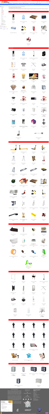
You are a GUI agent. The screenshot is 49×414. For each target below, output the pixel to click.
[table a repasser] (33, 65)
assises (2, 8)
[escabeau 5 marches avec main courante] (33, 203)
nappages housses (3, 20)
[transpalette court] (43, 192)
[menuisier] (43, 345)
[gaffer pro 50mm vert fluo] (43, 252)
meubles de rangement (3, 21)
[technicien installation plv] (43, 335)
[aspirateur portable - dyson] (38, 133)
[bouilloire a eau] (23, 110)
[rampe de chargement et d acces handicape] (13, 215)
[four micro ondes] (33, 99)
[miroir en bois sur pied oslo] (28, 310)
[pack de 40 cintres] (23, 277)
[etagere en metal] (15, 310)
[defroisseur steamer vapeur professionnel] (33, 53)
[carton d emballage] (43, 229)
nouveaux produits (35, 391)
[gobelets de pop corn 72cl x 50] (23, 76)
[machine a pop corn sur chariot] (13, 76)
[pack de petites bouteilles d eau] (13, 28)
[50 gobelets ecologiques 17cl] (33, 110)
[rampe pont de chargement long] (33, 169)
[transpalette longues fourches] (23, 147)
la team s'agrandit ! (35, 395)
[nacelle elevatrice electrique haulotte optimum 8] (23, 215)
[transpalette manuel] (13, 147)
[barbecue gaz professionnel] (23, 65)
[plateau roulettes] (33, 158)
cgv (33, 400)
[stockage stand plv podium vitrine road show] (43, 181)
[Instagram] (26, 399)
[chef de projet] (43, 325)
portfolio (40, 3)
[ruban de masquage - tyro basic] (43, 241)
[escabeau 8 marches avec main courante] (43, 203)
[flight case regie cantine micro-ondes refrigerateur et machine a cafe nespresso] (23, 122)
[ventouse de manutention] (13, 181)
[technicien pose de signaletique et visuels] (13, 345)
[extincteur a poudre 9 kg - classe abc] (33, 28)
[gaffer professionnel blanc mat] (23, 241)
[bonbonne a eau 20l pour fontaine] (23, 17)
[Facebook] (24, 399)
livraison (34, 392)
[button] (1, 413)
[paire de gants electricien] (33, 215)
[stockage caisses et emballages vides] (13, 192)
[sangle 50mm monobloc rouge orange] (23, 181)
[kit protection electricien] (23, 28)
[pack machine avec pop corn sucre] (43, 99)
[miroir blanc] (23, 288)
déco (2, 18)
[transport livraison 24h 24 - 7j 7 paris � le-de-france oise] (33, 345)
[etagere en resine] (33, 288)
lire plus (47, 9)
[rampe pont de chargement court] (23, 169)
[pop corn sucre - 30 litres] (33, 76)
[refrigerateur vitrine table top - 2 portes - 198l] (43, 369)
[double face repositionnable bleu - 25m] (33, 252)
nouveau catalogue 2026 (35, 399)
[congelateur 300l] (38, 381)
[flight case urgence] (28, 39)
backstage (2, 11)
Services (10, 319)
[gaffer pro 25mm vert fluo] (28, 263)
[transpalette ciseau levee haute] (43, 147)
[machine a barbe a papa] (43, 76)
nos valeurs (34, 393)
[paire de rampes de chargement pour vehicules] (13, 169)
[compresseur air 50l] (43, 215)
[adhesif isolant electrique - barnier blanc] (33, 241)
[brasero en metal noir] (13, 99)
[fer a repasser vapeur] (43, 65)
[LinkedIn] (29, 399)
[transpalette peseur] (33, 147)
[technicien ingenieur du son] (13, 335)
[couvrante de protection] (33, 17)
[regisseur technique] (33, 325)
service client (34, 398)
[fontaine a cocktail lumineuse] (43, 122)
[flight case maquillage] (23, 299)
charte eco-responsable (35, 396)
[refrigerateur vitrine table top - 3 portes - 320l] (33, 369)
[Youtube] (31, 399)
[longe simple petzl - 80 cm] (23, 203)
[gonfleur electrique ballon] (33, 122)
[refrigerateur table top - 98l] (13, 369)
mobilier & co (2, 7)
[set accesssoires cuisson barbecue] (13, 110)
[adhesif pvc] (33, 229)
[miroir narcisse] (33, 299)
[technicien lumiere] (23, 335)
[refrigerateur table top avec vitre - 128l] (18, 381)
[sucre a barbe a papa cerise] (23, 87)
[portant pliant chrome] (13, 277)
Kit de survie (10, 11)
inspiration (37, 3)
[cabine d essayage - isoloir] (13, 288)
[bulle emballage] (13, 241)
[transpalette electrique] (23, 192)
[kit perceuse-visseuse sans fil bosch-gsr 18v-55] (13, 203)
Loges (10, 271)
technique (2, 23)
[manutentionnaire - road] (23, 325)
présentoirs (2, 10)
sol (1, 17)
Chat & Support (3, 408)
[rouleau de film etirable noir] (13, 229)
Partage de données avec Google (4, 407)
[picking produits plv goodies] (15, 355)
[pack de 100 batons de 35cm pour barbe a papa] (13, 87)
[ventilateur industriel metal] (33, 87)
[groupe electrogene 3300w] (43, 17)
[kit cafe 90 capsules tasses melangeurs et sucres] (13, 65)
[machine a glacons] (43, 87)
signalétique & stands (3, 24)
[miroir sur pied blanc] (43, 299)
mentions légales (36, 400)
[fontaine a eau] (13, 17)
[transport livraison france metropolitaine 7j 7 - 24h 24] (28, 355)
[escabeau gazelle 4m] (23, 158)
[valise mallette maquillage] (33, 277)
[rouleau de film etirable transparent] (23, 229)
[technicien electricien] (23, 345)
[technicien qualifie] (13, 325)
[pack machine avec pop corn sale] (23, 99)
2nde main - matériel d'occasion (36, 397)
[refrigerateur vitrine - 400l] (23, 369)
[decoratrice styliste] (42, 355)
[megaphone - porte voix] (43, 28)
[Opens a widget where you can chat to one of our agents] (46, 413)
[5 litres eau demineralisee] (13, 122)
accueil (2, 9)
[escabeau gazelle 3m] (13, 158)
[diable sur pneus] (43, 158)
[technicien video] (33, 335)
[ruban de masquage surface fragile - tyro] (13, 252)
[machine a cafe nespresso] (43, 53)
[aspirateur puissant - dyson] (18, 133)
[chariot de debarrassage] (43, 110)
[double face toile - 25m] (23, 252)
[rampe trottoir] (43, 169)
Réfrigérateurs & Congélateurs (12, 363)
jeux (2, 19)
